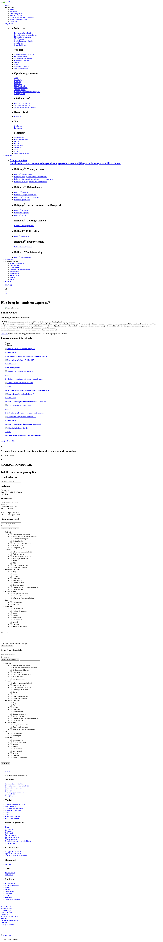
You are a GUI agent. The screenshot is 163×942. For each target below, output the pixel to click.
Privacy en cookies (7, 924)
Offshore (17, 151)
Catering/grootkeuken (21, 66)
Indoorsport (18, 128)
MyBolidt (8, 285)
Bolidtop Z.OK (20, 215)
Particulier (17, 117)
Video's (12, 277)
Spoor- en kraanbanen (22, 105)
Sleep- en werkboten (21, 153)
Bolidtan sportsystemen (23, 247)
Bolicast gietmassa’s (22, 200)
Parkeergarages (19, 86)
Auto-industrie (19, 43)
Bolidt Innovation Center (18, 20)
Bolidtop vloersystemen (23, 174)
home (7, 6)
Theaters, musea (20, 90)
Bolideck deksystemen (22, 192)
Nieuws (17, 263)
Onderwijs (18, 80)
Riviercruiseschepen (21, 139)
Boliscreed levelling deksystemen (26, 197)
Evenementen (14, 271)
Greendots (13, 22)
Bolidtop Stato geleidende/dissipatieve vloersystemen (33, 179)
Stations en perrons (20, 88)
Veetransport (18, 147)
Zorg (16, 78)
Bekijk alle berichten (8, 441)
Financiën (13, 12)
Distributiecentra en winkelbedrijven (27, 92)
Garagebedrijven (20, 45)
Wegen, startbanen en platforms (25, 107)
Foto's (12, 279)
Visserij (16, 149)
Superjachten (18, 145)
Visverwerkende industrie (23, 58)
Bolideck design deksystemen (25, 195)
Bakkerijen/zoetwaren (21, 60)
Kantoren (17, 82)
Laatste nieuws (15, 265)
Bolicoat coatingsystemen (24, 226)
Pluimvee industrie (20, 56)
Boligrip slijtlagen (21, 210)
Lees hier (4, 334)
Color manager (6, 910)
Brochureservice (6, 908)
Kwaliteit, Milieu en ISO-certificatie (22, 18)
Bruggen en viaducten (22, 103)
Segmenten (9, 24)
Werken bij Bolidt (16, 16)
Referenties (9, 259)
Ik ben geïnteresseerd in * (10, 528)
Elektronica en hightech (22, 37)
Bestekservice (6, 906)
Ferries (16, 143)
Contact (8, 281)
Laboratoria (18, 84)
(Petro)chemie (19, 39)
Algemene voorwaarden (9, 920)
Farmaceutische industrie (22, 33)
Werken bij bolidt (7, 912)
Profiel (12, 10)
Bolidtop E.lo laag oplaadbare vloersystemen (30, 182)
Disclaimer (4, 922)
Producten (8, 155)
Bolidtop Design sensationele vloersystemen (30, 177)
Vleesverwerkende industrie (24, 54)
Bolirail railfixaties (21, 236)
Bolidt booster (15, 267)
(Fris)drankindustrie (21, 68)
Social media (14, 275)
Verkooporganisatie (16, 14)
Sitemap (4, 918)
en (6, 291)
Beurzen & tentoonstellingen (20, 269)
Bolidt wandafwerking (22, 257)
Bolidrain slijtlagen (21, 213)
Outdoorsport (19, 126)
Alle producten (65, 162)
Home (7, 771)
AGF (16, 64)
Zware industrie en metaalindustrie (26, 35)
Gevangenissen (19, 94)
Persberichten (14, 273)
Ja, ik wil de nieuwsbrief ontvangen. (15, 644)
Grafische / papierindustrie (23, 41)
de (6, 293)
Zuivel (16, 62)
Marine (16, 141)
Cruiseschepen (19, 137)
